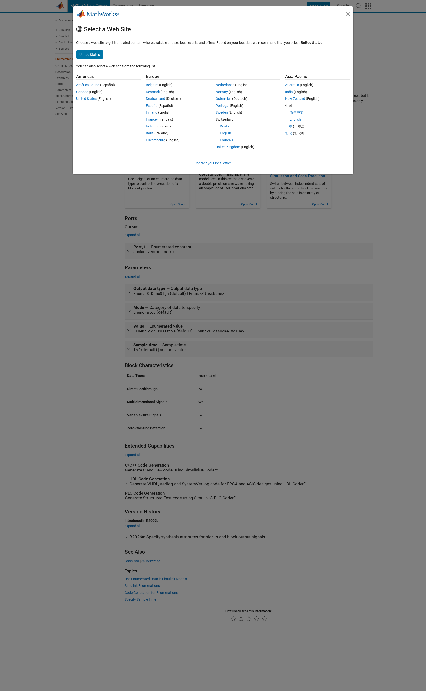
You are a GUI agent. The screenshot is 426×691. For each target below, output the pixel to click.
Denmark (153, 92)
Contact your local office (213, 163)
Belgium (152, 85)
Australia (292, 85)
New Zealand (295, 99)
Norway (222, 92)
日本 (288, 126)
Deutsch (226, 126)
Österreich (223, 99)
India (289, 92)
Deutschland (155, 99)
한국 (288, 133)
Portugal (222, 106)
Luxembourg (155, 140)
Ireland (151, 126)
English (225, 133)
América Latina (87, 85)
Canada (82, 92)
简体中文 (296, 112)
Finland (151, 112)
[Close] (348, 14)
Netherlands (225, 85)
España (152, 106)
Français (226, 140)
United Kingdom (228, 147)
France (151, 119)
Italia (150, 133)
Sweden (222, 112)
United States (86, 99)
